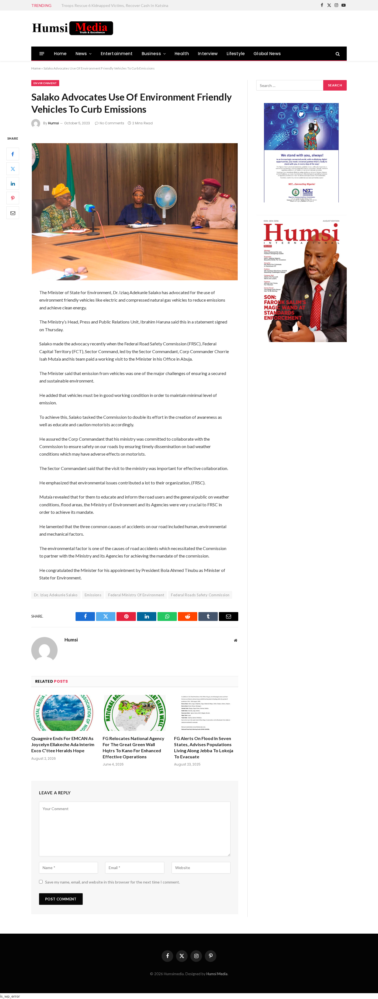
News (81, 54)
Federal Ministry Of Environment (136, 595)
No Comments (112, 123)
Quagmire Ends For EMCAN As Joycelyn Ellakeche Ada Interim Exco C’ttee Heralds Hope (62, 744)
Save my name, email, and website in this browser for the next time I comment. (112, 882)
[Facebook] (12, 154)
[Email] (12, 213)
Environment (45, 83)
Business (151, 54)
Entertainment (117, 54)
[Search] (337, 53)
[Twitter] (12, 169)
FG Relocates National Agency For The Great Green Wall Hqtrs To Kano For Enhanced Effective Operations (133, 747)
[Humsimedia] (72, 29)
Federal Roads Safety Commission (200, 595)
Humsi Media (216, 974)
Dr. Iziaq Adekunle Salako (56, 595)
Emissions (93, 595)
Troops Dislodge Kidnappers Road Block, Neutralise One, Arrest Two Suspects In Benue (123, 5)
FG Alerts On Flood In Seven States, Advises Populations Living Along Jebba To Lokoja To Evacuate (203, 747)
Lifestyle (236, 54)
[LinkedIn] (12, 183)
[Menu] (42, 54)
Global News (267, 54)
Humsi (53, 123)
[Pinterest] (12, 198)
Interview (208, 54)
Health (182, 54)
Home (60, 54)
